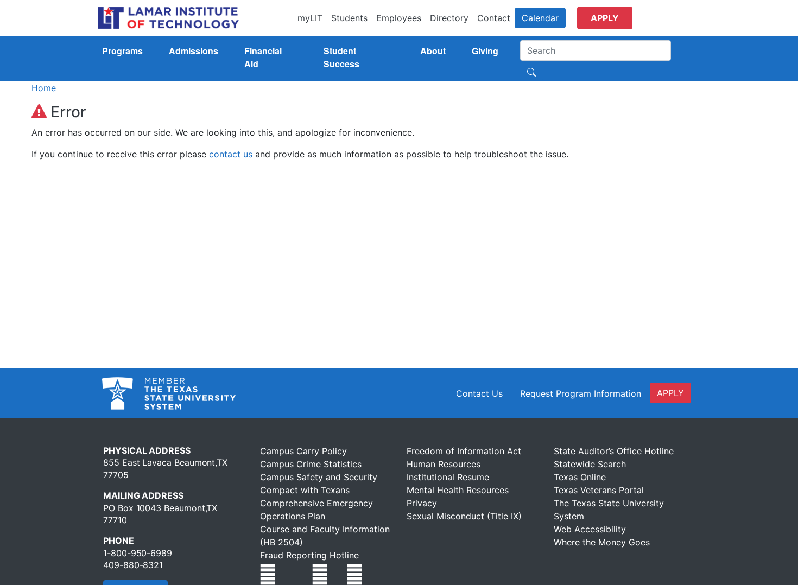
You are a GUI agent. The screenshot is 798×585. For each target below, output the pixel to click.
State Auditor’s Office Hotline (614, 451)
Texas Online (580, 477)
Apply (605, 17)
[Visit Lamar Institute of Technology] (267, 574)
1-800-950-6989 (137, 553)
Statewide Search (590, 464)
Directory (449, 17)
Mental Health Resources (458, 490)
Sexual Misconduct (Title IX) (464, 516)
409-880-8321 (133, 564)
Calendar (540, 17)
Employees (398, 17)
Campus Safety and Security (318, 477)
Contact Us (479, 393)
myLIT (309, 17)
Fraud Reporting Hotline (309, 555)
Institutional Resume (448, 477)
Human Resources (443, 464)
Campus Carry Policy (303, 451)
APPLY (670, 392)
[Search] (531, 71)
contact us (230, 154)
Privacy (422, 503)
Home (43, 87)
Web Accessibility (590, 529)
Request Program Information (580, 393)
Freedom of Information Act (464, 451)
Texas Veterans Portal (599, 490)
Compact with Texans (305, 490)
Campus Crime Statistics (311, 464)
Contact (493, 17)
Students (349, 17)
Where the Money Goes (602, 542)
